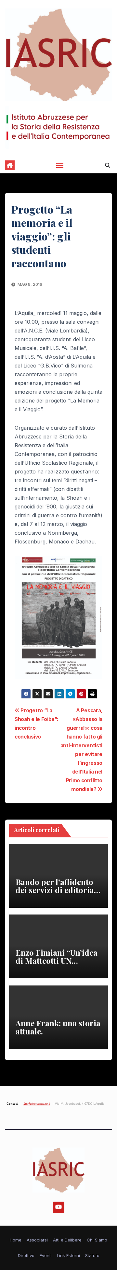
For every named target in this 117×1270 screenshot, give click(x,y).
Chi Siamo (97, 1239)
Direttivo (26, 1255)
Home (15, 1239)
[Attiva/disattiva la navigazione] (60, 165)
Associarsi (37, 1239)
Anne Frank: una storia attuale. (58, 1027)
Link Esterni (68, 1255)
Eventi (46, 1255)
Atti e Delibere (67, 1239)
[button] (107, 165)
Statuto (92, 1255)
